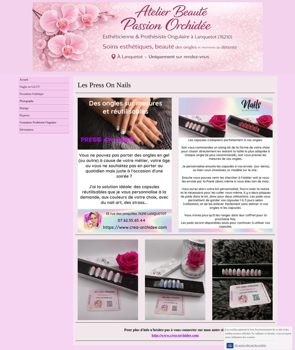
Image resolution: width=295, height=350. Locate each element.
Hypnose (25, 115)
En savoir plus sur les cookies (250, 345)
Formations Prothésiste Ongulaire (38, 122)
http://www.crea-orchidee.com (175, 335)
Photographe (26, 101)
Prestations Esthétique (32, 94)
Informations (27, 129)
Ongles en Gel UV (30, 86)
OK (230, 345)
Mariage (24, 108)
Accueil (24, 79)
